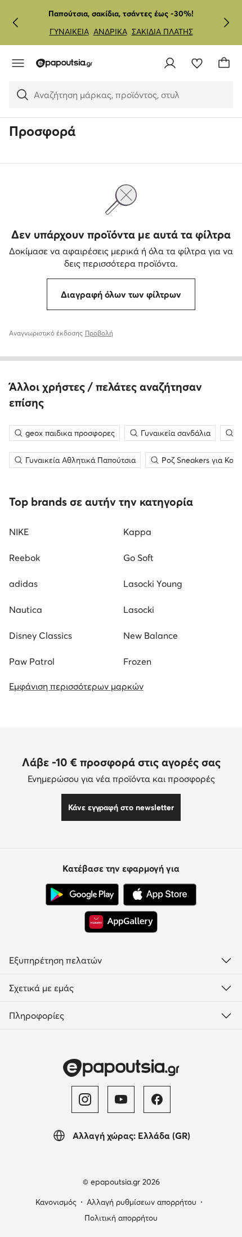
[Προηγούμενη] (15, 22)
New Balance (150, 635)
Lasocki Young (152, 583)
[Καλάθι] (223, 63)
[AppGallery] (121, 922)
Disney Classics (40, 635)
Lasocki (138, 609)
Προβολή (99, 333)
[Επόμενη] (226, 22)
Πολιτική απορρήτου (121, 1218)
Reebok (24, 557)
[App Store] (159, 894)
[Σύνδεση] (169, 63)
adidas (23, 583)
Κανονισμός (56, 1202)
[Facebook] (157, 1099)
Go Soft (138, 557)
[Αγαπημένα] (196, 63)
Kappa (137, 531)
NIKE (19, 531)
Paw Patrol (32, 661)
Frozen (137, 661)
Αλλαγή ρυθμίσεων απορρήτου (141, 1202)
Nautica (25, 609)
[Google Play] (82, 894)
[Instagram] (84, 1099)
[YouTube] (121, 1099)
